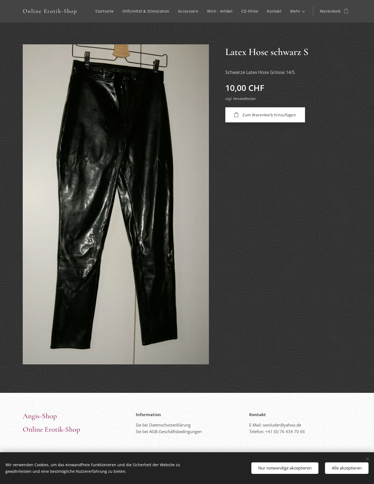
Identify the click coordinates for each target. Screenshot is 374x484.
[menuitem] (106, 11)
